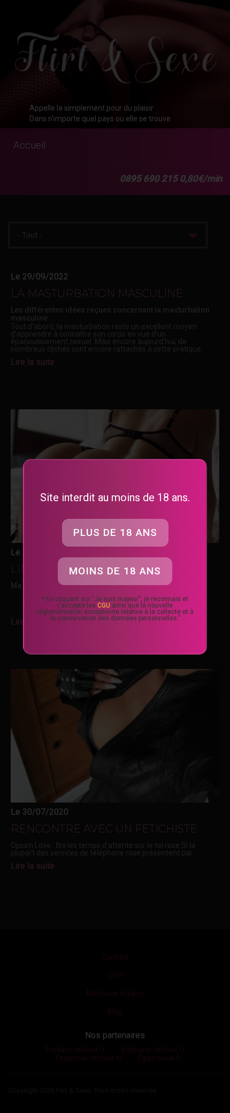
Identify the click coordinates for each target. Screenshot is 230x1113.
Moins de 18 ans (115, 571)
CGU (103, 605)
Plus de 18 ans (115, 532)
